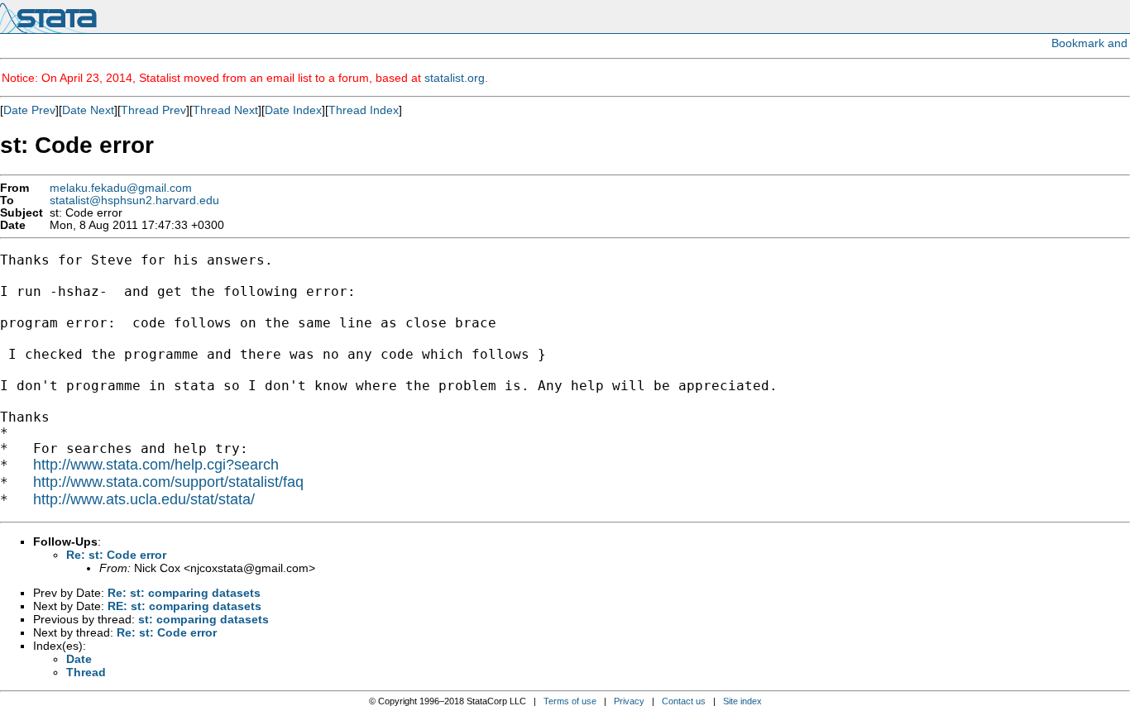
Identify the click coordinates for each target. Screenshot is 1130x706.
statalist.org (454, 77)
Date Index (293, 110)
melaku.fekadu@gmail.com (121, 188)
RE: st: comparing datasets (184, 606)
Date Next (88, 110)
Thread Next (225, 110)
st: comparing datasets (203, 619)
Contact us (684, 701)
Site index (742, 701)
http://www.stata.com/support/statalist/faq (168, 482)
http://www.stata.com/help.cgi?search (156, 464)
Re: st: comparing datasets (184, 592)
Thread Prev (153, 110)
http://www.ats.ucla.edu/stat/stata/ (144, 499)
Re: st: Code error (116, 554)
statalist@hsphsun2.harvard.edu (134, 200)
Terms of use (569, 701)
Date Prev (29, 110)
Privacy (629, 701)
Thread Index (363, 110)
